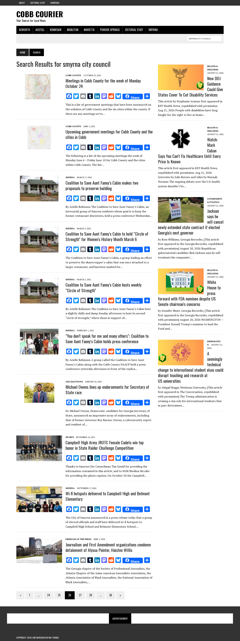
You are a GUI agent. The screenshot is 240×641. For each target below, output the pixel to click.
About (22, 2)
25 (59, 595)
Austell (39, 30)
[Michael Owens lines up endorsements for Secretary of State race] (39, 403)
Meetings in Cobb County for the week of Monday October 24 (103, 83)
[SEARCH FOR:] (204, 38)
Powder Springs (110, 30)
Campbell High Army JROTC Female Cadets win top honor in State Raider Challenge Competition (105, 445)
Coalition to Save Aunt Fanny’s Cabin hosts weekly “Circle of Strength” (103, 287)
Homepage (54, 2)
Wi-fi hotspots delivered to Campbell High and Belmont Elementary (108, 496)
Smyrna (153, 30)
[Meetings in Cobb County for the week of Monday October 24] (39, 97)
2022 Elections (74, 381)
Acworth (24, 30)
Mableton (72, 30)
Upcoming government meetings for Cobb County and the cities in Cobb (109, 134)
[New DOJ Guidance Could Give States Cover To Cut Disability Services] (181, 88)
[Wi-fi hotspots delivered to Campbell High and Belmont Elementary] (39, 510)
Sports (70, 437)
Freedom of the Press (78, 539)
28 (90, 595)
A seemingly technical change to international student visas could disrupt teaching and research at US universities (190, 367)
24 (48, 595)
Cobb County (73, 75)
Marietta (89, 30)
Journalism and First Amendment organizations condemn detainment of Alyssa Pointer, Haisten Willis (108, 547)
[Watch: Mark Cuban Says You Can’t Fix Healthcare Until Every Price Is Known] (181, 149)
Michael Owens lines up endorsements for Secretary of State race (107, 389)
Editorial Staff (37, 2)
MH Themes (54, 637)
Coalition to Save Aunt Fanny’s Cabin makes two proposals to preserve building (102, 185)
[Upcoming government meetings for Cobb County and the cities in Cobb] (39, 148)
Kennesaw (55, 30)
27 (80, 595)
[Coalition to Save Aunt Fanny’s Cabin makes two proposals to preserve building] (39, 199)
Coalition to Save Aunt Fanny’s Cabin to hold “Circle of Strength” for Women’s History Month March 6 (107, 236)
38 (110, 595)
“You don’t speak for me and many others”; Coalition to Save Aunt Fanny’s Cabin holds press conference (107, 338)
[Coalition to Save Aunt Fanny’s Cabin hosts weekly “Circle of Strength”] (39, 301)
